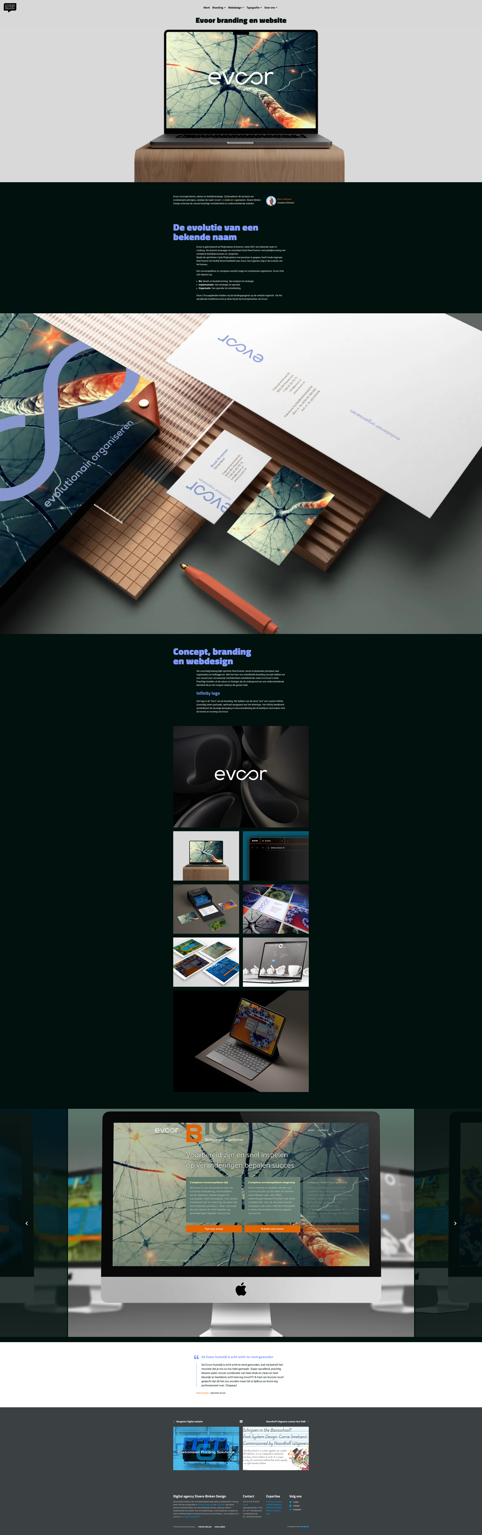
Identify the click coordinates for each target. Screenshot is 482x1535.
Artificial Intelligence (274, 1505)
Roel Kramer (202, 1393)
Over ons (269, 7)
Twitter (296, 1502)
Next (455, 1223)
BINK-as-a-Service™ (273, 1511)
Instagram (297, 1510)
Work (206, 7)
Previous (26, 1223)
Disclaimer (220, 1527)
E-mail (245, 1505)
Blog (268, 1514)
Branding (217, 7)
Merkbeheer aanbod (274, 1508)
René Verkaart (284, 199)
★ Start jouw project (274, 1502)
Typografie (253, 7)
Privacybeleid (205, 1527)
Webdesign (235, 7)
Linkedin (296, 1506)
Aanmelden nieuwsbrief (190, 1517)
